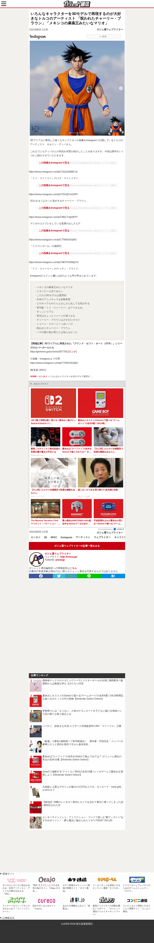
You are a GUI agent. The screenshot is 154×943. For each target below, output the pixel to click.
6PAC (54, 537)
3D (45, 537)
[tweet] (59, 576)
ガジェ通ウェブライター (110, 29)
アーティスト (83, 537)
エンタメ (35, 537)
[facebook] (41, 576)
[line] (89, 576)
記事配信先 (9, 918)
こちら (73, 568)
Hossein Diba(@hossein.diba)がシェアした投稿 (92, 163)
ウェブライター (102, 537)
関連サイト (9, 874)
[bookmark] (113, 576)
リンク (72, 351)
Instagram (66, 537)
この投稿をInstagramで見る (54, 162)
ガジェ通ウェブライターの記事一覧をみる (77, 546)
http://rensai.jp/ (68, 557)
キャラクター (121, 537)
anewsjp (60, 560)
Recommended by (105, 529)
